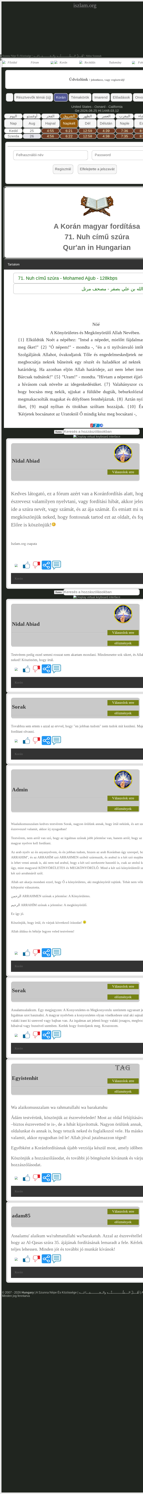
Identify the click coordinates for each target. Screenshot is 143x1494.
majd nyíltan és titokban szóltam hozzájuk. (81, 406)
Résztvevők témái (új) (33, 97)
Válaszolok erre (123, 472)
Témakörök (80, 97)
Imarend (101, 97)
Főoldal (12, 62)
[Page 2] (95, 426)
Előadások (121, 97)
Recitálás (90, 62)
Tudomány (115, 62)
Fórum (35, 62)
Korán (63, 62)
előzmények (123, 643)
